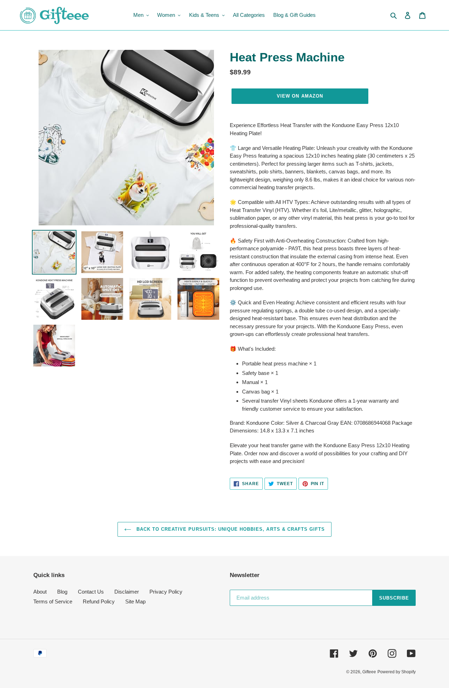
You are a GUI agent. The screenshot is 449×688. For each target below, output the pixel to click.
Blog (62, 592)
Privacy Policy (165, 592)
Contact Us (91, 592)
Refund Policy (99, 601)
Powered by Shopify (396, 671)
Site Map (135, 601)
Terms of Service (52, 601)
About (40, 592)
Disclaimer (126, 592)
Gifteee (369, 671)
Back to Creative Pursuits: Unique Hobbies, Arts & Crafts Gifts (230, 529)
